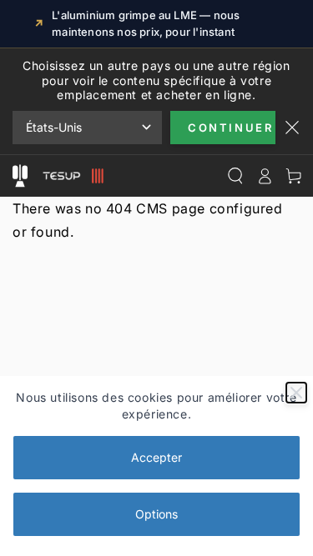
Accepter (156, 457)
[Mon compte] (264, 176)
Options (156, 514)
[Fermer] (296, 393)
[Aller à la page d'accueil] (70, 176)
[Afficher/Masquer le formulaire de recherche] (235, 176)
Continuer (230, 127)
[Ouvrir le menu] (19, 175)
